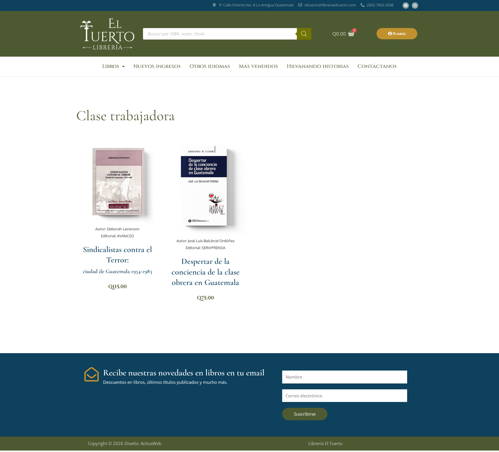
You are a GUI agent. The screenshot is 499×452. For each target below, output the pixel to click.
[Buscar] (304, 34)
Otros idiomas (209, 66)
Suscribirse (305, 414)
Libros (110, 66)
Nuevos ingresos (157, 66)
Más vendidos (258, 66)
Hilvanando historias (318, 66)
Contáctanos (377, 66)
